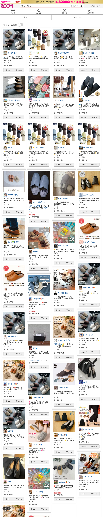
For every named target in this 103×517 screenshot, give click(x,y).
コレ (9, 70)
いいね (20, 70)
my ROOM (90, 11)
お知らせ (64, 11)
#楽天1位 (57, 344)
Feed (13, 11)
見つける (39, 11)
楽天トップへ (96, 6)
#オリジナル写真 (34, 206)
